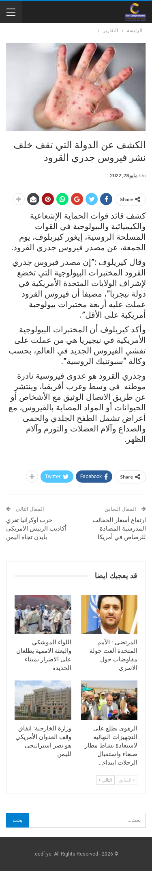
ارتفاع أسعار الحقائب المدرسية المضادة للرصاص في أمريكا (119, 528)
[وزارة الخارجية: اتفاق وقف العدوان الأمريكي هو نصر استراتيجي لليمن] (43, 700)
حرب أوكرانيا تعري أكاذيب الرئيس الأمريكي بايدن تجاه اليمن (36, 528)
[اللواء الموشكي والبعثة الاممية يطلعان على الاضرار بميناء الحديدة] (43, 615)
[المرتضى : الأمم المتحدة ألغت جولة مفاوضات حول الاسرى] (109, 615)
